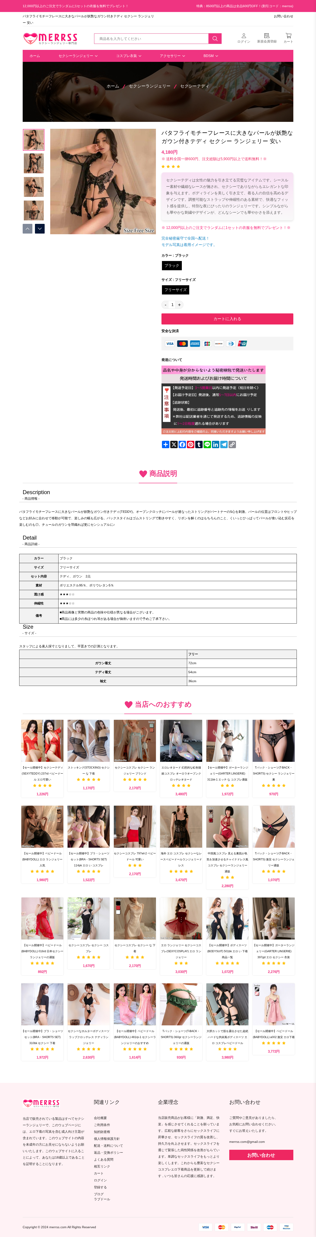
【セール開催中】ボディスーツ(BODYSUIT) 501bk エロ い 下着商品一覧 (227, 951)
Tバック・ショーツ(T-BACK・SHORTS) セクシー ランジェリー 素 (273, 773)
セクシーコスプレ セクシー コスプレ (88, 948)
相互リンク (102, 1166)
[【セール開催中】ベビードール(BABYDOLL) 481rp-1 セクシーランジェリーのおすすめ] (135, 1004)
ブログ (99, 1194)
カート (99, 1173)
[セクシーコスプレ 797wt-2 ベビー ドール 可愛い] (135, 827)
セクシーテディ (194, 86)
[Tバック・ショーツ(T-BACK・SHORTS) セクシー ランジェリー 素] (274, 741)
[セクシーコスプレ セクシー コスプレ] (89, 919)
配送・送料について (108, 1145)
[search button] (215, 38)
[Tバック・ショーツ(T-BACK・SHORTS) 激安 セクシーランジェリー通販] (274, 827)
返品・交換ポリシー (108, 1152)
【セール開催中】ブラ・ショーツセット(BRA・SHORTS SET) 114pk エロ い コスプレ (88, 859)
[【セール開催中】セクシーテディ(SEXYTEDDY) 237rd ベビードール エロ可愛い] (42, 741)
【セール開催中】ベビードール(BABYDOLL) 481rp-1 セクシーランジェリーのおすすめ (135, 1037)
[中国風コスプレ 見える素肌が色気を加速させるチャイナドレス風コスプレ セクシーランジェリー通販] (227, 827)
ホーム (35, 56)
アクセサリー (171, 56)
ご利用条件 (102, 1125)
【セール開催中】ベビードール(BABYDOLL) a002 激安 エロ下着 (274, 1034)
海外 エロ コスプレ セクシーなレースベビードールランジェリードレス (181, 859)
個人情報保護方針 (107, 1139)
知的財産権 (102, 1132)
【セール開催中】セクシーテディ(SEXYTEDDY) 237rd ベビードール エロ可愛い (42, 773)
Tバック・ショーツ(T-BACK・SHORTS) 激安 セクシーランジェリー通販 (273, 859)
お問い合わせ (283, 16)
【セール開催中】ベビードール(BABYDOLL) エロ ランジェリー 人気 (42, 859)
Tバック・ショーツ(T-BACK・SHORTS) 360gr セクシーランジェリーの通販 (181, 1037)
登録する (100, 1187)
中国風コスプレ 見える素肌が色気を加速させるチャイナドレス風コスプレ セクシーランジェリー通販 (227, 862)
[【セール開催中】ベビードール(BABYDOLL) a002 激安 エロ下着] (274, 1004)
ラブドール (102, 1199)
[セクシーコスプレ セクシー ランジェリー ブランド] (135, 741)
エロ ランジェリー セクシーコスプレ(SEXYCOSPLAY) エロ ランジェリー (181, 951)
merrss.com (58, 1227)
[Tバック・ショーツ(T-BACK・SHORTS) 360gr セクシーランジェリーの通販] (181, 1004)
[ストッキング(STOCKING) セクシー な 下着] (89, 741)
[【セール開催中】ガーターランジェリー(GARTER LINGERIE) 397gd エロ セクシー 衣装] (274, 919)
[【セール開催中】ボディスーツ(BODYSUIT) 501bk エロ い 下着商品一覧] (227, 919)
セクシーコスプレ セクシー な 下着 (135, 948)
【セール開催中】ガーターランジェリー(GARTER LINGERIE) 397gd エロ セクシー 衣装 (273, 951)
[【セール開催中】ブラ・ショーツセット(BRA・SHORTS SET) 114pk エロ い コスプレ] (89, 827)
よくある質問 (103, 1159)
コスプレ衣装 (127, 56)
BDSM (209, 56)
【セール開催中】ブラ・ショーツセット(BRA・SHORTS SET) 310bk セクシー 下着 (42, 1037)
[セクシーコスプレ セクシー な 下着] (135, 919)
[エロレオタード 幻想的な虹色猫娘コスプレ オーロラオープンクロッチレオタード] (181, 741)
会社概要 (100, 1118)
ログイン (100, 1180)
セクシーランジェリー (76, 56)
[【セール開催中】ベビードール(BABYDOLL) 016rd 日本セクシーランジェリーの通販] (42, 919)
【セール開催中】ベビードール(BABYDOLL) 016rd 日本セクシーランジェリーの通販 (42, 951)
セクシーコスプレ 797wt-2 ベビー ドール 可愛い (135, 856)
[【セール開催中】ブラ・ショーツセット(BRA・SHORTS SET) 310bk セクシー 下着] (42, 1004)
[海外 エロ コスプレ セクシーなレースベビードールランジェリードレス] (181, 827)
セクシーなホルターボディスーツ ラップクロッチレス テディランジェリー (88, 1037)
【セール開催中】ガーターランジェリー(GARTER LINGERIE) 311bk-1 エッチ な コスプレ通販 (227, 773)
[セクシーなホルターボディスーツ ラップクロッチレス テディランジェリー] (89, 1004)
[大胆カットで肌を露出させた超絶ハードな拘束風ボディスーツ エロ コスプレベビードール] (227, 1004)
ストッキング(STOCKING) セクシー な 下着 (89, 770)
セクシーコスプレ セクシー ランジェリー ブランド (135, 770)
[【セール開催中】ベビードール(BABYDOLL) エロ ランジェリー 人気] (42, 827)
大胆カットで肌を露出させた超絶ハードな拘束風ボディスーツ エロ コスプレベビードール (227, 1037)
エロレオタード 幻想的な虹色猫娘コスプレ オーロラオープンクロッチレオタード (181, 773)
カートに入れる (227, 319)
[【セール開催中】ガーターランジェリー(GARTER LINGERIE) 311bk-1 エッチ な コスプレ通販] (227, 741)
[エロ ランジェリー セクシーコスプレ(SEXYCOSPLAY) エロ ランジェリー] (181, 919)
